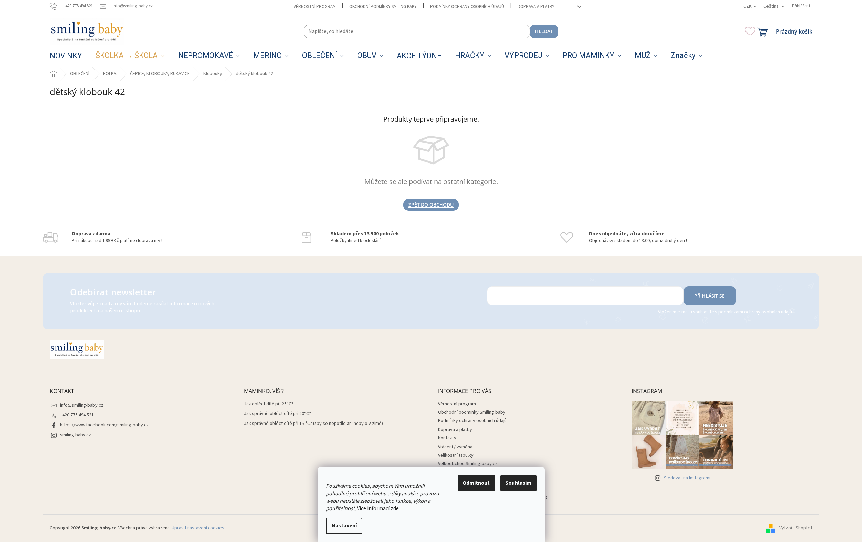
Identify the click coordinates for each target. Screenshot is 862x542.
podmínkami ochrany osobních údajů (755, 312)
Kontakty (447, 438)
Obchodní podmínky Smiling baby (383, 7)
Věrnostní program (315, 7)
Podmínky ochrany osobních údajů (467, 7)
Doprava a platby (536, 7)
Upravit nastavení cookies (198, 528)
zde (395, 508)
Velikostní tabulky (456, 455)
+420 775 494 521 (77, 415)
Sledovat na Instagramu (688, 478)
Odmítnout (476, 483)
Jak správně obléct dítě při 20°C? (277, 414)
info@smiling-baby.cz (81, 405)
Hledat (544, 31)
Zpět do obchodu (431, 204)
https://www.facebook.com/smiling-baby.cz (104, 424)
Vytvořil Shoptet (795, 528)
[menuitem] (66, 55)
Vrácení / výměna (455, 446)
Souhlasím (518, 483)
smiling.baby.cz (75, 435)
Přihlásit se (709, 295)
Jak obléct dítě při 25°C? (268, 404)
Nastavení (344, 525)
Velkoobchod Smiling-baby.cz (468, 463)
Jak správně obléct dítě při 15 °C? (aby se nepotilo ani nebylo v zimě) (313, 423)
